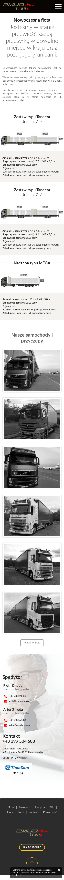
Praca (21, 812)
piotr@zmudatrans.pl (19, 701)
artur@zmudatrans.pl (19, 725)
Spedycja (39, 807)
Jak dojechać (32, 847)
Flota (10, 812)
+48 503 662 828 (17, 720)
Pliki (51, 807)
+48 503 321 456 (17, 696)
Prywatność (50, 812)
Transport (24, 807)
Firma (11, 807)
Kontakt (33, 812)
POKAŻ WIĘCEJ (32, 643)
